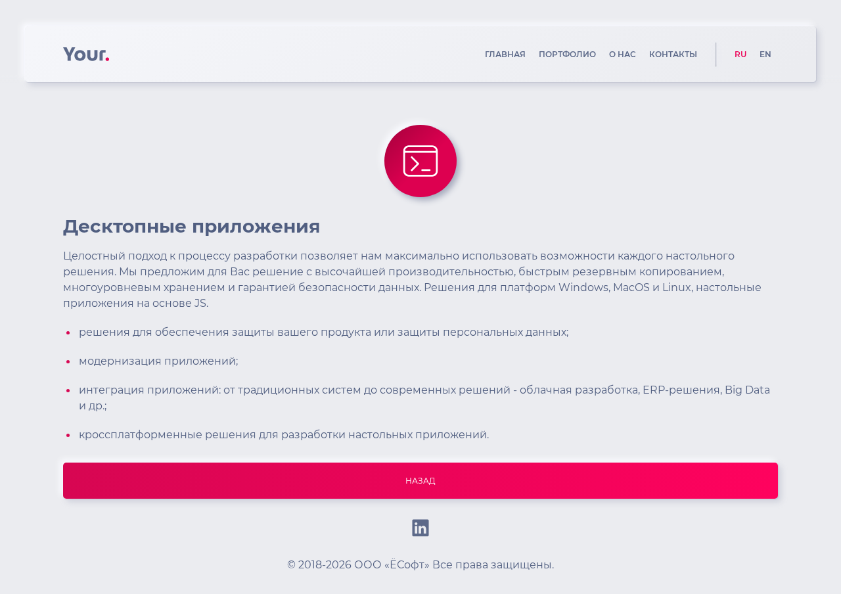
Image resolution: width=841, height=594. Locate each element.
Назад (420, 481)
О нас (622, 54)
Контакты (673, 54)
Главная (505, 54)
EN (765, 54)
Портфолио (567, 54)
